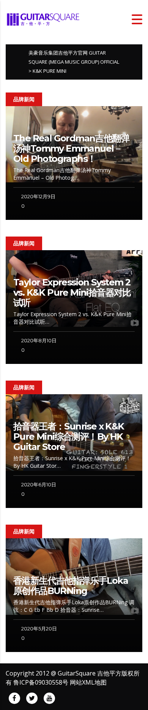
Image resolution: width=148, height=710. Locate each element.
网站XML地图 (88, 682)
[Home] (44, 18)
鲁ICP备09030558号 (40, 682)
